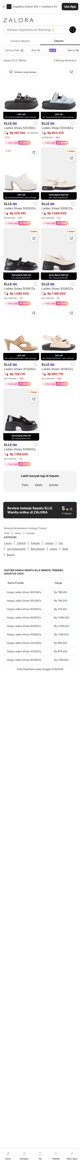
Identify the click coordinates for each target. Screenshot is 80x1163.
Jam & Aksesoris (16, 548)
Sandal (53, 485)
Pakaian (35, 543)
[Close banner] (4, 7)
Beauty (11, 554)
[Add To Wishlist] (35, 123)
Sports (53, 548)
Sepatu (49, 543)
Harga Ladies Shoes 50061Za (24, 617)
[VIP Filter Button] (54, 50)
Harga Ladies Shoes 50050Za (24, 609)
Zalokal (21, 543)
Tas (61, 543)
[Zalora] (40, 20)
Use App (70, 6)
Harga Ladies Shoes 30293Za (24, 651)
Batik (65, 548)
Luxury (8, 543)
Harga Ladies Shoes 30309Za (24, 642)
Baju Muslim (38, 548)
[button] (40, 6)
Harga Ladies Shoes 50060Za (24, 634)
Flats (25, 485)
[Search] (72, 29)
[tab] (20, 41)
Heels (38, 485)
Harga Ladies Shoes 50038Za (24, 592)
